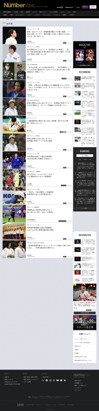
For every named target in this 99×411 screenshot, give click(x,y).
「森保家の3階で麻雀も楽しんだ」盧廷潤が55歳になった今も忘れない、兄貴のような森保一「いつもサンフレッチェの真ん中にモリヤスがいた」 (86, 193)
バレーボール (57, 14)
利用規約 (76, 349)
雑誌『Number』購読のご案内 (30, 377)
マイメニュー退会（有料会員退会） (82, 342)
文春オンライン (40, 404)
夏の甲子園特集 (7, 12)
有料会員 (93, 7)
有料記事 (72, 14)
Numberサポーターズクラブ (11, 381)
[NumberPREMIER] (85, 7)
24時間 (85, 159)
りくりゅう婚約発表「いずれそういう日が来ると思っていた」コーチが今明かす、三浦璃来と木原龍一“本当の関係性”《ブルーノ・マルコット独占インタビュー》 (86, 184)
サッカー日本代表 (53, 12)
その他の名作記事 (84, 313)
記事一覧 (7, 377)
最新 (80, 159)
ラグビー (30, 14)
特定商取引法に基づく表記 (80, 356)
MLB (22, 12)
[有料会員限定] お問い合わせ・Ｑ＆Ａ (82, 360)
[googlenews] (61, 380)
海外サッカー (43, 12)
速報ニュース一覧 (9, 379)
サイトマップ (78, 390)
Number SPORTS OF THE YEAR (12, 384)
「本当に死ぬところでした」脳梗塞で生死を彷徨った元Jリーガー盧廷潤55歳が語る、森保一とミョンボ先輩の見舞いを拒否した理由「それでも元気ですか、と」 (86, 201)
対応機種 (76, 353)
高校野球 (28, 12)
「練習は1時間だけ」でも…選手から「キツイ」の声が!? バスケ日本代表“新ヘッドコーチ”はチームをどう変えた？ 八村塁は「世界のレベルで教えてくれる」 (86, 166)
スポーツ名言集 (27, 381)
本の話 (54, 404)
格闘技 (5, 14)
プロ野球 (16, 12)
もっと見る (84, 208)
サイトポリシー (78, 387)
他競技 (64, 14)
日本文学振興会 (70, 404)
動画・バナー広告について (81, 385)
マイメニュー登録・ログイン (81, 339)
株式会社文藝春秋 (30, 404)
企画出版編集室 (61, 404)
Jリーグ (35, 12)
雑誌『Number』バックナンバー (31, 379)
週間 (90, 159)
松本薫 (7, 19)
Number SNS (46, 377)
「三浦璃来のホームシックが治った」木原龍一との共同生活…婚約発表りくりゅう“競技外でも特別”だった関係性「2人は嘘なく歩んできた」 (86, 175)
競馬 (74, 12)
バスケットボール (47, 14)
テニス (68, 12)
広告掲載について (79, 383)
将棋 (12, 14)
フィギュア (37, 14)
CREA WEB (48, 404)
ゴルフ (61, 12)
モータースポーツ (20, 14)
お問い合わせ (78, 380)
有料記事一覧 (77, 346)
